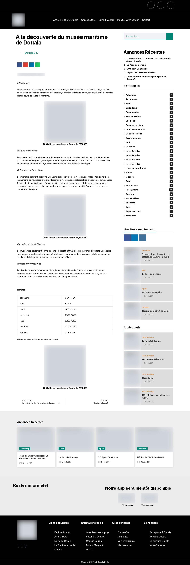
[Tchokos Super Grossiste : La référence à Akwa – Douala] (132, 255)
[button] (19, 64)
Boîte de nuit (149, 108)
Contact (146, 20)
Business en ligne (149, 125)
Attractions (149, 99)
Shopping (149, 202)
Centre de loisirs (149, 134)
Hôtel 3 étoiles (149, 155)
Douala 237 (148, 260)
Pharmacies (149, 185)
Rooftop (149, 194)
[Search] (169, 36)
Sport (149, 207)
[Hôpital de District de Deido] (132, 311)
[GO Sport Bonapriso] (132, 292)
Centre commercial (149, 129)
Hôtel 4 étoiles (149, 159)
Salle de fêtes (149, 198)
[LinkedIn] (26, 546)
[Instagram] (160, 5)
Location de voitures (149, 168)
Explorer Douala (70, 20)
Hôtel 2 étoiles (149, 151)
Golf (149, 142)
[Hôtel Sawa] (132, 378)
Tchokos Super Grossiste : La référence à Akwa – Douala (148, 59)
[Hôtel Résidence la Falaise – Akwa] (132, 396)
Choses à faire (88, 20)
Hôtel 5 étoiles (149, 164)
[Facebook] (151, 5)
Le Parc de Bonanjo (136, 65)
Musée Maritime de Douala (82, 89)
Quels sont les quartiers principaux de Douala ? (146, 77)
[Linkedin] (170, 5)
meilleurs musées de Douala (45, 339)
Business (149, 121)
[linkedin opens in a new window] (134, 237)
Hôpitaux (149, 146)
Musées (149, 177)
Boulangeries (149, 112)
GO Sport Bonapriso (137, 69)
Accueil (57, 20)
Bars (149, 103)
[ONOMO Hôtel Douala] (132, 359)
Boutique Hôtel (149, 116)
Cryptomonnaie (149, 138)
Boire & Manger (106, 20)
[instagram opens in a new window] (142, 237)
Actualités (149, 95)
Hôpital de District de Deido (141, 72)
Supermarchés (149, 211)
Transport (149, 215)
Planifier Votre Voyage (128, 20)
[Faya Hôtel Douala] (132, 341)
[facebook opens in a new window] (127, 237)
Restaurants (149, 190)
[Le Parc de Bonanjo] (132, 274)
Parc (149, 181)
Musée (149, 172)
